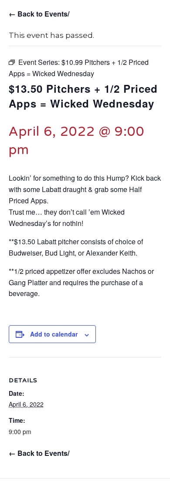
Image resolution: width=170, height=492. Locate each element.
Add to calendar (54, 334)
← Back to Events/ (39, 14)
